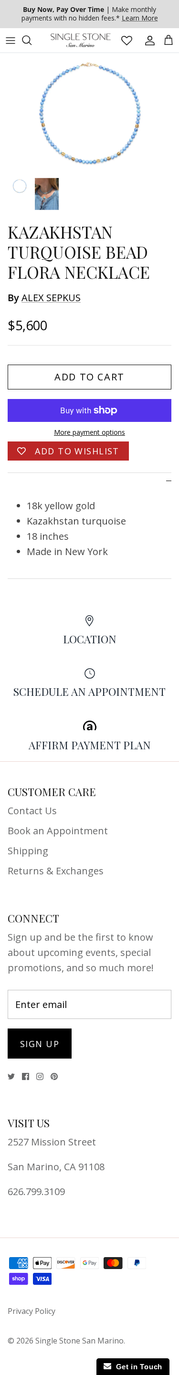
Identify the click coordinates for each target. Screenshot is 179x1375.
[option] (89, 112)
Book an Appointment (58, 830)
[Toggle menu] (10, 40)
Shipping (28, 850)
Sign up (39, 1044)
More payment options (89, 433)
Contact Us (32, 810)
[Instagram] (39, 1076)
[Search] (31, 40)
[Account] (147, 40)
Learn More (140, 17)
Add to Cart (89, 376)
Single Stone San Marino (79, 1340)
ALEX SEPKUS (51, 297)
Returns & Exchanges (56, 870)
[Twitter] (11, 1076)
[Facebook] (25, 1076)
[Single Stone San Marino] (81, 40)
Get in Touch (136, 1367)
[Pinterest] (54, 1076)
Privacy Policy (31, 1311)
